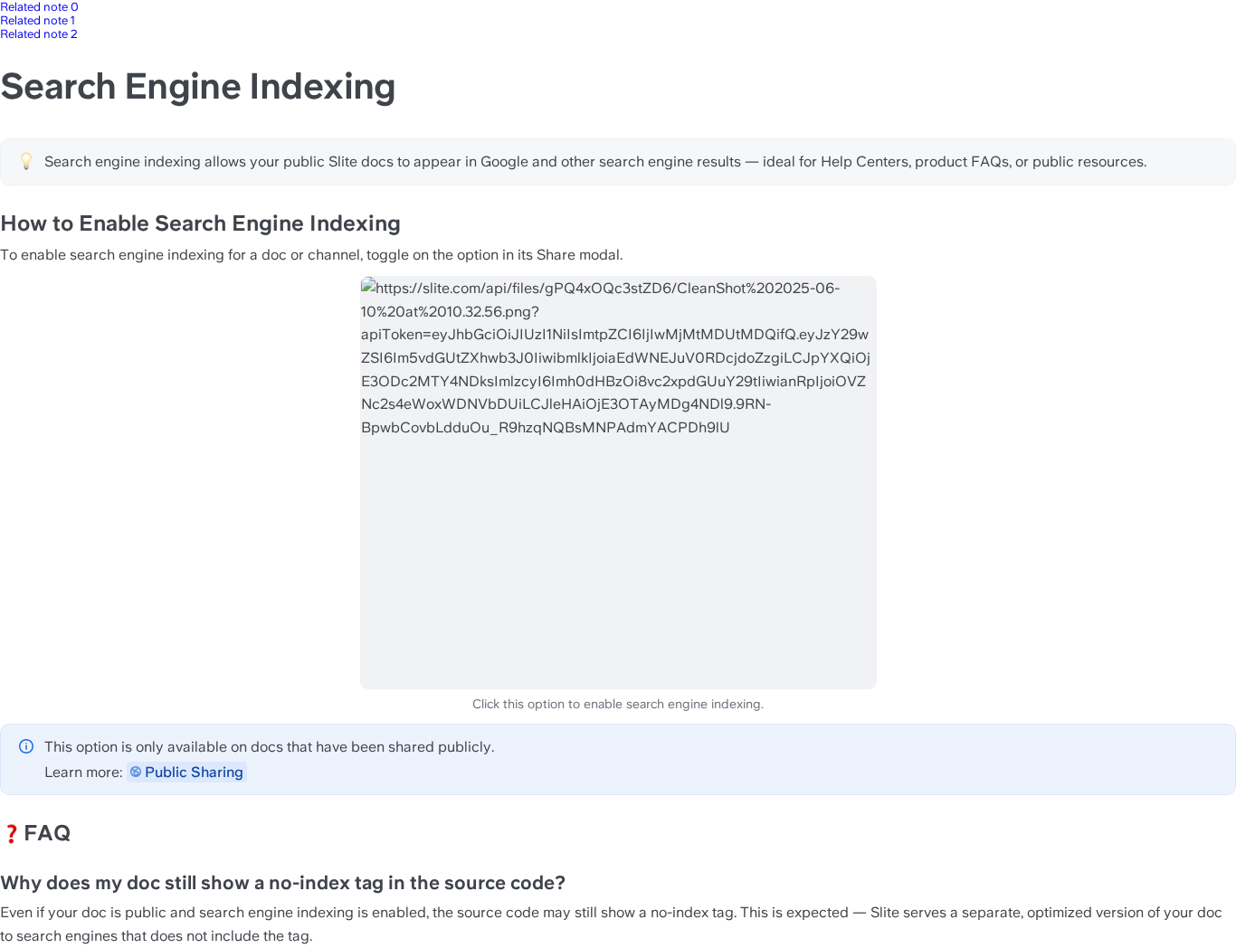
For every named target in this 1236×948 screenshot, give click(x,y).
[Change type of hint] (26, 161)
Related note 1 (37, 20)
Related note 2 (39, 34)
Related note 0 (39, 7)
